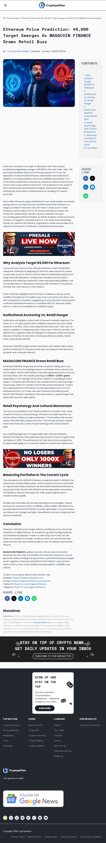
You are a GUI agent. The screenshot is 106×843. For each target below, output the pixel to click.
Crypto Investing (37, 735)
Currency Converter (90, 725)
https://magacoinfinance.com (27, 577)
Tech (5, 740)
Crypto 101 (34, 730)
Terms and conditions (91, 836)
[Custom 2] (5, 818)
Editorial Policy (34, 836)
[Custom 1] (28, 818)
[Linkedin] (22, 818)
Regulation (8, 735)
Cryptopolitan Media (17, 51)
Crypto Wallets (36, 745)
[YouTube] (46, 818)
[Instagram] (17, 818)
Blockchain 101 (36, 725)
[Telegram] (34, 818)
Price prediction (11, 730)
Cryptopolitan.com (42, 622)
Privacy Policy (18, 836)
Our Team (59, 730)
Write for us (60, 745)
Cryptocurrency (11, 725)
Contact (58, 735)
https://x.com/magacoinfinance (30, 584)
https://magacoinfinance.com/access (31, 580)
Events (57, 740)
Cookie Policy (51, 836)
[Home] (4, 18)
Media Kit (58, 756)
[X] (11, 818)
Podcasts (8, 745)
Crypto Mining (36, 740)
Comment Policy (68, 836)
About (57, 725)
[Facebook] (40, 818)
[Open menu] (5, 5)
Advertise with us (62, 751)
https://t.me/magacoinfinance (30, 587)
